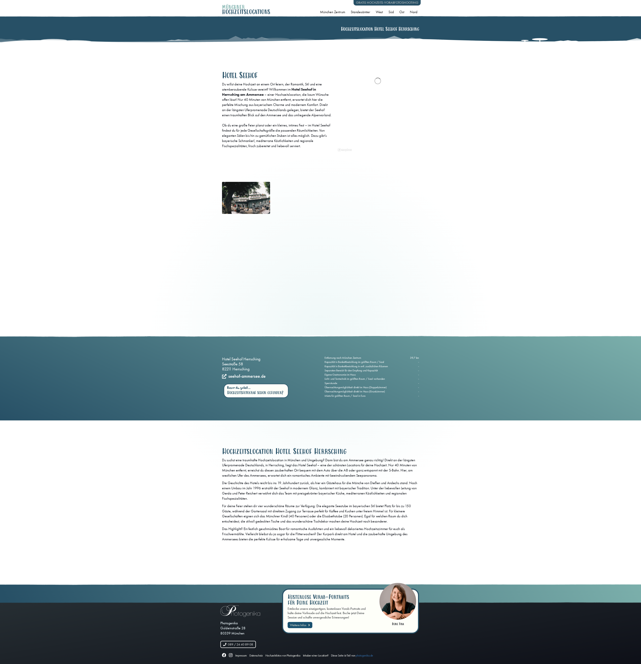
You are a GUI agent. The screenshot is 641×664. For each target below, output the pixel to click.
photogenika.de (364, 655)
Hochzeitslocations (246, 12)
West (379, 12)
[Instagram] (231, 655)
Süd (391, 12)
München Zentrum (332, 12)
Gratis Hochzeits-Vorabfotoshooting (387, 3)
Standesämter (360, 12)
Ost (401, 12)
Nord (413, 12)
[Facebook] (224, 655)
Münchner (233, 7)
